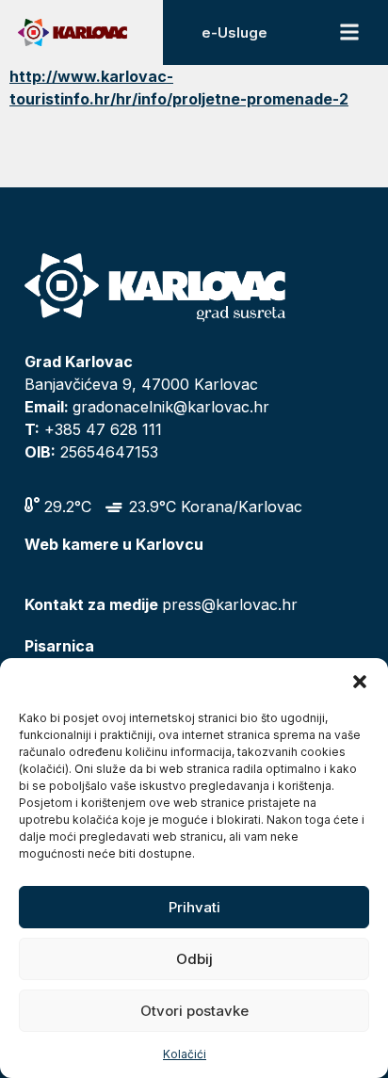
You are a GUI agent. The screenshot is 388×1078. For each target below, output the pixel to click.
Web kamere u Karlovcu (113, 544)
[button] (359, 681)
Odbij (194, 959)
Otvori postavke (194, 1011)
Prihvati (194, 907)
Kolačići (184, 1054)
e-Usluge (234, 32)
